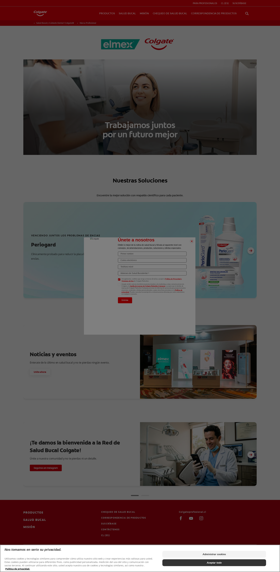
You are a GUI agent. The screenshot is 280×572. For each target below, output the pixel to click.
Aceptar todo (214, 562)
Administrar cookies (214, 554)
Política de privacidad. (17, 568)
